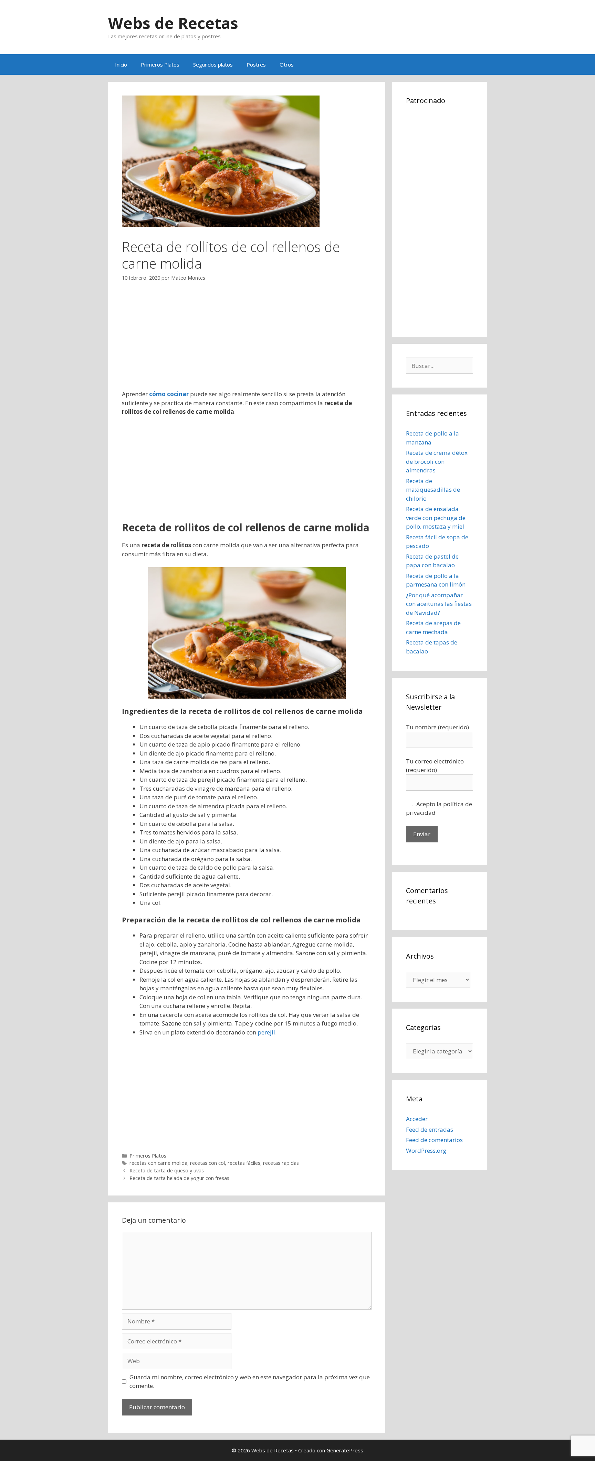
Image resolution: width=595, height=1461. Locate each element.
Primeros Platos (160, 64)
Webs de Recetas (173, 22)
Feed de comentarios (434, 1140)
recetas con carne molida (158, 1163)
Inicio (121, 64)
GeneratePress (344, 1450)
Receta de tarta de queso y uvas (166, 1170)
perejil (266, 1032)
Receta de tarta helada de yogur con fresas (179, 1178)
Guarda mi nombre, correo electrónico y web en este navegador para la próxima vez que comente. (249, 1381)
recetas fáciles (244, 1163)
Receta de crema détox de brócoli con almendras (437, 461)
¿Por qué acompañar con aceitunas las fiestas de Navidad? (439, 604)
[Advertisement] (247, 341)
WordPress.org (426, 1150)
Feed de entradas (429, 1129)
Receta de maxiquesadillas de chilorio (433, 489)
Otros (287, 64)
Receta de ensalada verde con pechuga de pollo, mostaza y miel (436, 517)
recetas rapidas (281, 1163)
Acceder (417, 1119)
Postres (256, 64)
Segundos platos (213, 64)
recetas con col (207, 1163)
